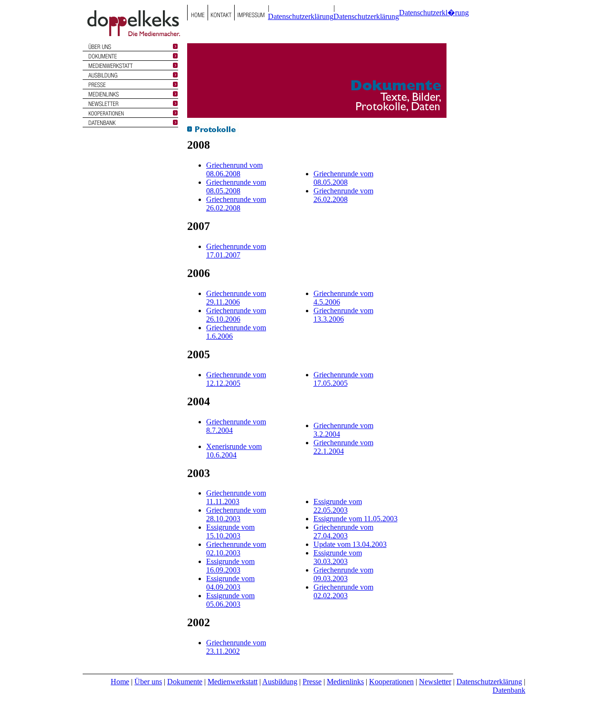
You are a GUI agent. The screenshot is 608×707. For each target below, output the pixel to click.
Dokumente (184, 682)
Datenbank (509, 690)
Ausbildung (279, 682)
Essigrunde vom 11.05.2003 (356, 519)
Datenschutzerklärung (300, 16)
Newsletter (435, 682)
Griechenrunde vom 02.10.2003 (236, 548)
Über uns (148, 682)
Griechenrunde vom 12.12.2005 (236, 379)
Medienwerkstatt (232, 682)
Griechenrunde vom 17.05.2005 (343, 379)
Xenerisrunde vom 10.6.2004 (234, 450)
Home (120, 682)
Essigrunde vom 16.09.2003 (230, 565)
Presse (312, 682)
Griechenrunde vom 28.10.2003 (236, 514)
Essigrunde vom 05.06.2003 (230, 600)
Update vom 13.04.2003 (350, 544)
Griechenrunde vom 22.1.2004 (343, 447)
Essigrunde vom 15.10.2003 (230, 531)
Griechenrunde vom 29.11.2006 (236, 297)
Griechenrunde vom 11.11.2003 (236, 497)
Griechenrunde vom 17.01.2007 (236, 250)
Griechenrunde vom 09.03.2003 (343, 574)
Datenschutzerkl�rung (434, 13)
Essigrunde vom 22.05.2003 (338, 505)
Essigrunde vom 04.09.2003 (230, 582)
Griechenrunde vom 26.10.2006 (236, 314)
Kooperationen (391, 682)
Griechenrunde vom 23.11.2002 (236, 647)
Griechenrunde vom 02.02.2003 (343, 591)
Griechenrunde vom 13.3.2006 (343, 314)
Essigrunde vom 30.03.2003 (338, 557)
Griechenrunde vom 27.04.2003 (343, 531)
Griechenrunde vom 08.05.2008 (236, 186)
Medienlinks (345, 682)
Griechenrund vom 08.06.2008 (234, 169)
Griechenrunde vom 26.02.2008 (236, 203)
